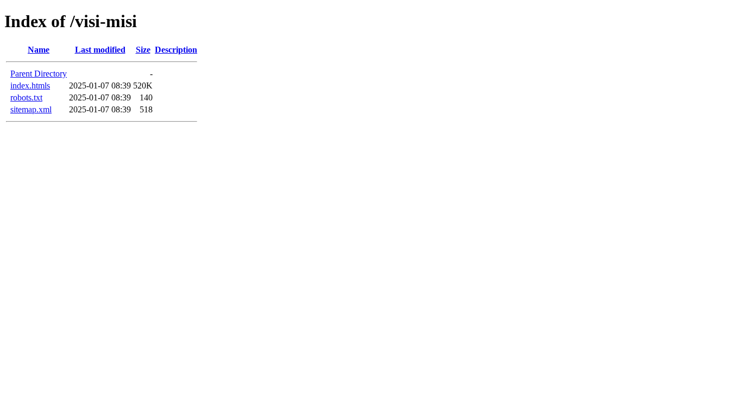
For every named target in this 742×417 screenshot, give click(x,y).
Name (38, 49)
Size (143, 49)
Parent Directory (38, 73)
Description (176, 49)
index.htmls (30, 85)
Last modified (100, 49)
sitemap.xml (31, 109)
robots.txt (26, 97)
